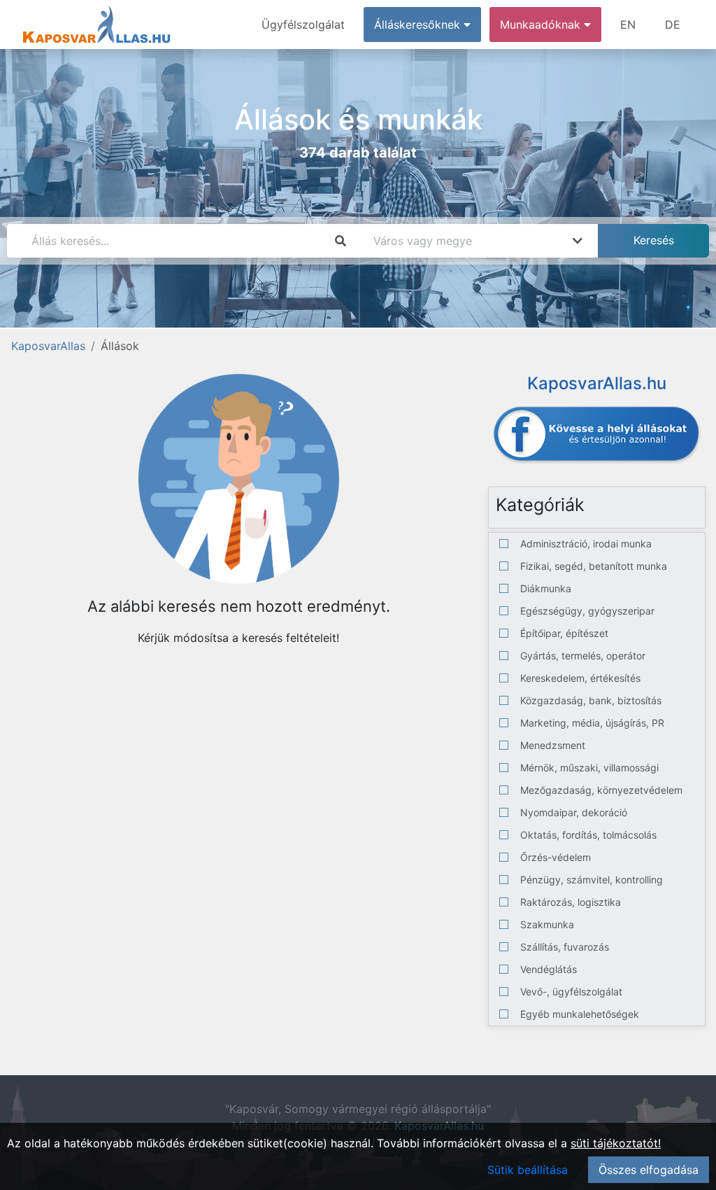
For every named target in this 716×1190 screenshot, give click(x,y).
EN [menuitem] (628, 24)
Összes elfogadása (649, 1170)
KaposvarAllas (48, 346)
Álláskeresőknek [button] (419, 24)
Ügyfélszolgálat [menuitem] (303, 24)
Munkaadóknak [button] (542, 24)
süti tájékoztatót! (616, 1143)
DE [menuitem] (672, 24)
